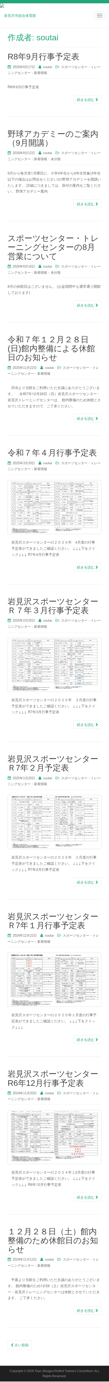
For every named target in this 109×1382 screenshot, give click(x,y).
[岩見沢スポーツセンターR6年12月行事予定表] (54, 1137)
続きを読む (86, 99)
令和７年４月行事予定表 (52, 452)
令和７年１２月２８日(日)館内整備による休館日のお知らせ (51, 348)
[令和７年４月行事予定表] (54, 507)
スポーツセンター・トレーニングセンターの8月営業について (53, 247)
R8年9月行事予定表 (43, 56)
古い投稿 (21, 1345)
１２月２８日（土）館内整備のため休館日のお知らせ (53, 1240)
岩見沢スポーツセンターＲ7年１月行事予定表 (53, 921)
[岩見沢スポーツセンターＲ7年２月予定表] (54, 822)
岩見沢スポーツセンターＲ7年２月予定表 (53, 763)
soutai (47, 67)
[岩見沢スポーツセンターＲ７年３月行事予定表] (54, 665)
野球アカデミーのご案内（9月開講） (53, 138)
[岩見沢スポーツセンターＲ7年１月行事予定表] (54, 980)
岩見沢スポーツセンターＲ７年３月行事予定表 (53, 606)
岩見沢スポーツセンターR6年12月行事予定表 (53, 1078)
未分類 (56, 159)
